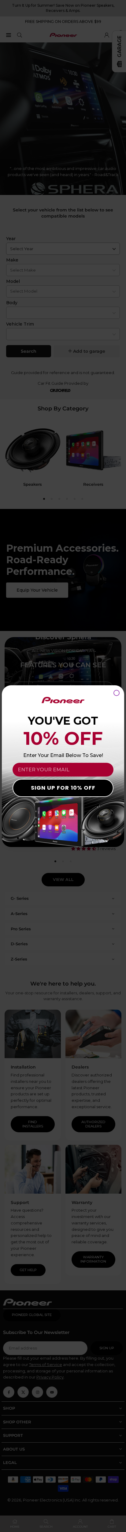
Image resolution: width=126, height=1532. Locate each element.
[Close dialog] (116, 693)
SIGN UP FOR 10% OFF (63, 787)
